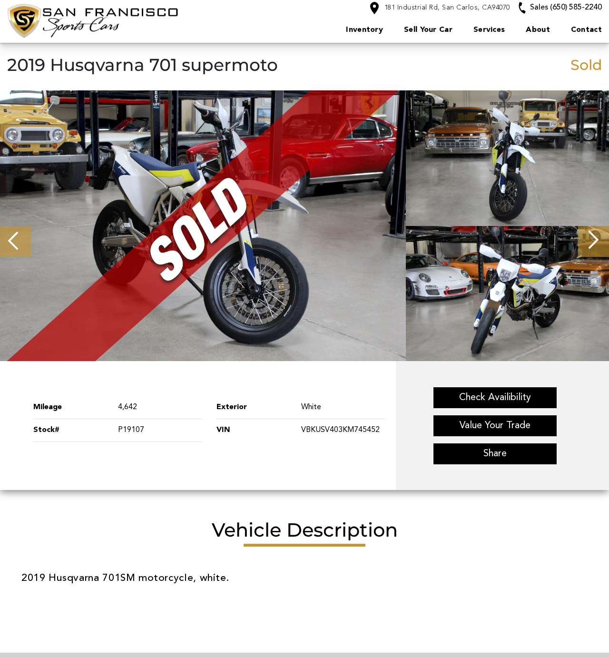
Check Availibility (495, 397)
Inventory (364, 30)
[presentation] (15, 241)
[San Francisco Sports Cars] (131, 20)
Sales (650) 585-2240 (565, 7)
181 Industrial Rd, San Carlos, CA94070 (446, 7)
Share (495, 454)
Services (489, 30)
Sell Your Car (428, 30)
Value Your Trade (495, 426)
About (538, 30)
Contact (586, 30)
